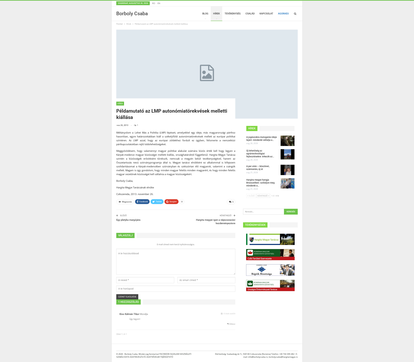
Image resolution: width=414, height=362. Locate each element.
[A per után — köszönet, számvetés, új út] (287, 170)
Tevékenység (233, 13)
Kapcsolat (266, 13)
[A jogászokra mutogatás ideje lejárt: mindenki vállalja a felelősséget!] (287, 141)
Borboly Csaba (132, 13)
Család (250, 13)
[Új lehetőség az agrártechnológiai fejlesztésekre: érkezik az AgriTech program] (287, 154)
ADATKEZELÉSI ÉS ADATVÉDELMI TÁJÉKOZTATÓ (151, 357)
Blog (205, 13)
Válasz (232, 324)
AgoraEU (283, 13)
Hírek (216, 13)
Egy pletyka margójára (128, 219)
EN (159, 3)
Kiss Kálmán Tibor (129, 314)
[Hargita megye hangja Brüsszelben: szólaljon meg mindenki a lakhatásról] (287, 183)
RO (153, 3)
